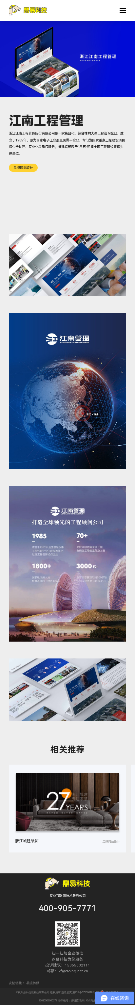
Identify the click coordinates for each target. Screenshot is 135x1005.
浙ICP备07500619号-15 (85, 992)
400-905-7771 (67, 908)
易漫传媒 (32, 983)
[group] (67, 808)
